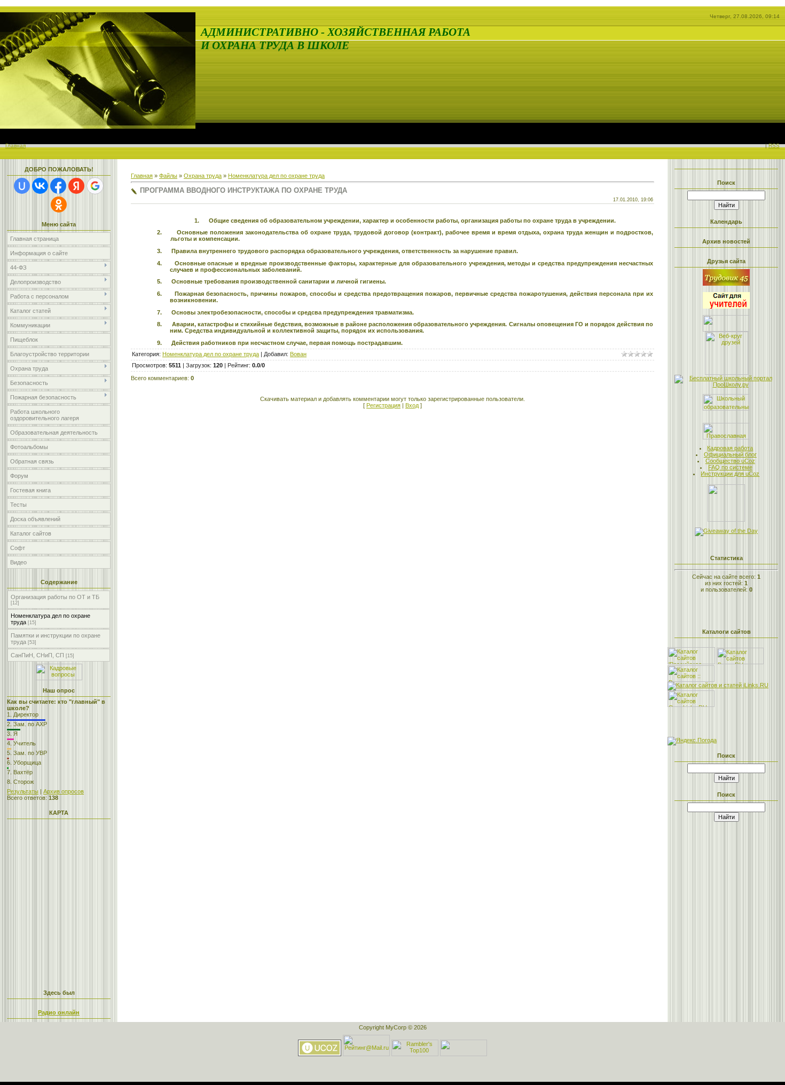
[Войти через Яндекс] (76, 186)
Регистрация (383, 405)
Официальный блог (730, 454)
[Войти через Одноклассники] (59, 204)
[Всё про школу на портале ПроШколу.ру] (726, 384)
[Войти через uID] (22, 186)
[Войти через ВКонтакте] (40, 186)
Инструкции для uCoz (730, 473)
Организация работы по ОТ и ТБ (55, 597)
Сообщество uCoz (730, 461)
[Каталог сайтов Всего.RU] (740, 662)
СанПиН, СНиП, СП (37, 655)
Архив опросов (63, 791)
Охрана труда (203, 175)
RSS (774, 145)
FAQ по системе (730, 467)
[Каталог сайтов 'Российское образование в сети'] (691, 662)
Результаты (22, 791)
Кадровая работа (730, 448)
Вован (298, 354)
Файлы (168, 175)
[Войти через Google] (95, 185)
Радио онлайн (59, 1012)
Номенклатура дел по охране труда (276, 175)
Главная (15, 145)
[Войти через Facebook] (58, 186)
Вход (412, 405)
